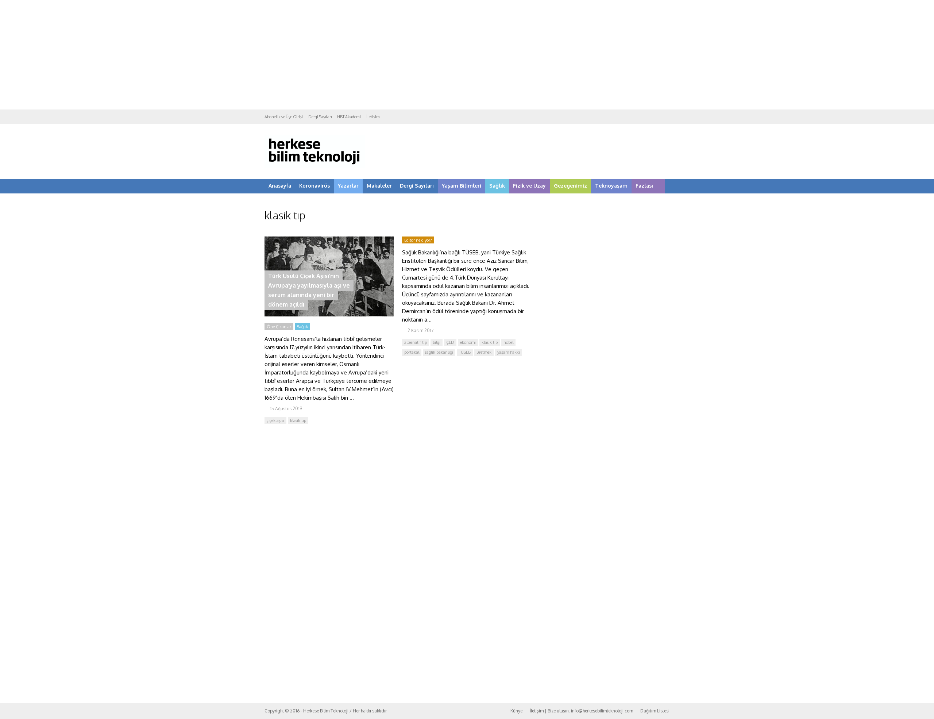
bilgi (436, 342)
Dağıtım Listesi (654, 711)
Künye (516, 711)
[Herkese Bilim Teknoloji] (315, 166)
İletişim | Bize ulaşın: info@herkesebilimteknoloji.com (581, 711)
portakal (411, 352)
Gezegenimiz (570, 185)
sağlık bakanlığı (439, 352)
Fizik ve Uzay (529, 185)
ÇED (450, 342)
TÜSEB (465, 352)
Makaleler (379, 185)
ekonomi (468, 342)
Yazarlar (348, 185)
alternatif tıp (415, 342)
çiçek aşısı (275, 420)
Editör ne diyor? (418, 240)
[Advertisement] (467, 55)
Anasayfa (280, 185)
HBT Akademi (349, 116)
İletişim (373, 116)
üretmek (483, 352)
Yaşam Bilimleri (461, 185)
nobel (508, 342)
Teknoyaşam (611, 185)
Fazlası (644, 185)
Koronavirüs (314, 185)
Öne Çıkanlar (279, 326)
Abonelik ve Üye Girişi (284, 116)
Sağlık (497, 185)
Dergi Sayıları (320, 116)
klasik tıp (298, 420)
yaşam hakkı (508, 352)
